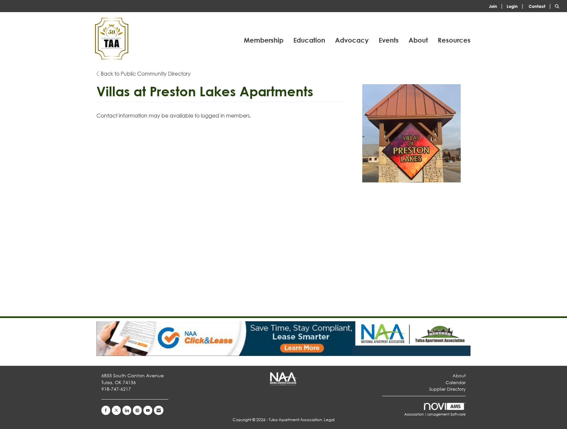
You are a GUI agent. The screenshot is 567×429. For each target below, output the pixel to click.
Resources (454, 40)
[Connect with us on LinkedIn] (126, 410)
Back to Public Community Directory (145, 73)
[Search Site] (558, 5)
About (418, 40)
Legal (329, 419)
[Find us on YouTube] (147, 410)
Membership (264, 40)
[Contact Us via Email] (158, 410)
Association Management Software (435, 414)
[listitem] (497, 5)
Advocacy (352, 40)
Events (389, 40)
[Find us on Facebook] (105, 410)
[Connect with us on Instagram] (137, 410)
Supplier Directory (447, 389)
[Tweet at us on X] (116, 410)
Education (309, 40)
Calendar (456, 382)
